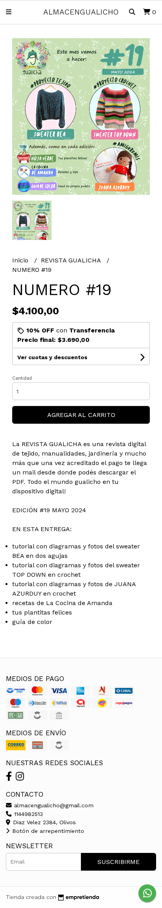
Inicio (21, 260)
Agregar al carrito (81, 415)
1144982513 (27, 814)
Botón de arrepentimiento (47, 831)
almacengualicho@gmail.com (53, 805)
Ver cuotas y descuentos (52, 357)
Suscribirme (119, 862)
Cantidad (22, 378)
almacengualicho (81, 12)
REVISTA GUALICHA (72, 260)
